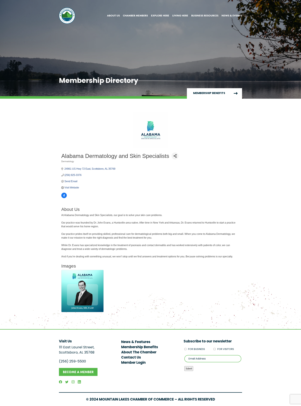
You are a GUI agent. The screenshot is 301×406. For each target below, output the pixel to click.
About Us (113, 15)
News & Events (232, 15)
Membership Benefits (209, 93)
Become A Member (78, 372)
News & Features (135, 342)
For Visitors (225, 349)
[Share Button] (175, 155)
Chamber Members (135, 15)
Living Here (180, 15)
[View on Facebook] (64, 197)
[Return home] (67, 16)
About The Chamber (138, 352)
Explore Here (160, 15)
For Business (196, 349)
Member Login (133, 363)
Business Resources (204, 15)
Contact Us (131, 357)
